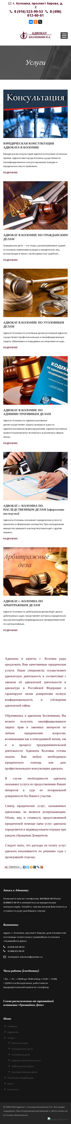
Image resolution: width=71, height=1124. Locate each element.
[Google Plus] (41, 867)
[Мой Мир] (34, 867)
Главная (12, 1026)
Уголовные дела (21, 1054)
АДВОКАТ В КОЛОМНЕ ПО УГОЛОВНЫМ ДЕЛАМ (33, 325)
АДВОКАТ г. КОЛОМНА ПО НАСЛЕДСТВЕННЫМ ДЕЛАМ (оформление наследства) (33, 510)
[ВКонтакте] (31, 22)
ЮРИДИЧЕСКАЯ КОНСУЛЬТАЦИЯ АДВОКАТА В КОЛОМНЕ (28, 145)
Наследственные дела (24, 1071)
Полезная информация (20, 1077)
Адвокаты (13, 1032)
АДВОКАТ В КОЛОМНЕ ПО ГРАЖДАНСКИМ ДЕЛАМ (35, 237)
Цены (10, 1083)
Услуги (11, 1037)
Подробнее (10, 172)
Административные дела (26, 1060)
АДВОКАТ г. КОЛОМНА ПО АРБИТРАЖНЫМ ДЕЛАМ (23, 603)
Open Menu (64, 35)
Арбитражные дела (23, 1066)
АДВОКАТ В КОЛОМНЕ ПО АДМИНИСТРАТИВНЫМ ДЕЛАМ (27, 412)
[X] (40, 22)
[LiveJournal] (38, 867)
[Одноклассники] (35, 22)
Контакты (12, 1089)
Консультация (20, 1043)
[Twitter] (28, 867)
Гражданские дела (22, 1048)
